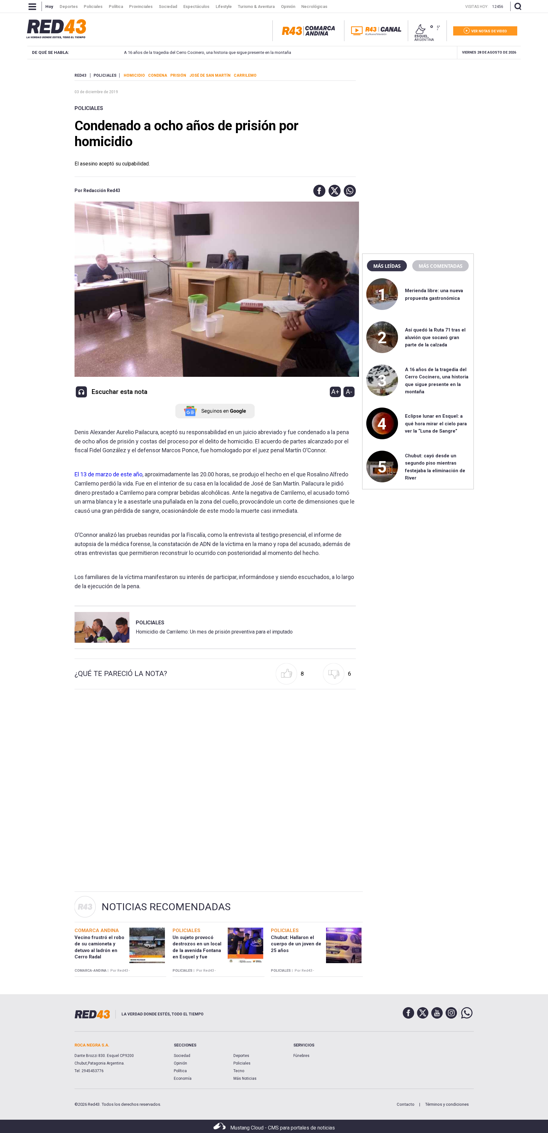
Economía (183, 1078)
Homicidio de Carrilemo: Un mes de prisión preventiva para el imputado (214, 632)
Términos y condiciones (447, 1104)
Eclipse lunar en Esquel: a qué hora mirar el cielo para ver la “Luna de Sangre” (436, 423)
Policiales (89, 108)
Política (180, 1071)
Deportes (241, 1055)
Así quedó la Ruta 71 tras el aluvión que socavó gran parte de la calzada (435, 337)
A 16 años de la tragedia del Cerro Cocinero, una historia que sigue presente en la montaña (207, 52)
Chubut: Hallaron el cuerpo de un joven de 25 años (296, 944)
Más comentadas (440, 266)
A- (349, 392)
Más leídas (387, 266)
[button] (317, 191)
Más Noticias (245, 1078)
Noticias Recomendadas (166, 907)
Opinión (180, 1063)
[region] (418, 112)
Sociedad (182, 1055)
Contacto (405, 1104)
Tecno (238, 1071)
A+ (335, 392)
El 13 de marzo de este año (108, 474)
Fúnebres (301, 1055)
